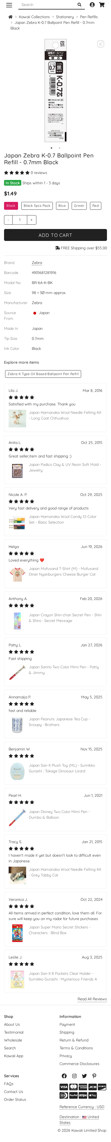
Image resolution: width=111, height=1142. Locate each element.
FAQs (8, 1083)
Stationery (65, 16)
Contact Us (13, 1091)
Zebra (37, 262)
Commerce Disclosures (79, 1063)
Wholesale (13, 1040)
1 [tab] (51, 148)
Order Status (15, 1099)
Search (10, 1048)
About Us (12, 1024)
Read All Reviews (92, 998)
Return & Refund (74, 1040)
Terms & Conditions (76, 1048)
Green (79, 206)
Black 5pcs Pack (37, 206)
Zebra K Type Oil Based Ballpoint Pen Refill (43, 374)
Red (95, 206)
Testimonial (13, 1032)
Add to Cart (55, 235)
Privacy (66, 1055)
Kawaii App (13, 1055)
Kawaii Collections (34, 16)
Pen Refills (89, 16)
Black (11, 206)
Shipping (67, 1032)
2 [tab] (59, 148)
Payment (67, 1024)
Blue (62, 206)
